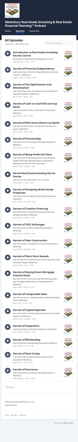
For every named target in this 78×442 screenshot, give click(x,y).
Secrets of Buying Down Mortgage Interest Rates (33, 273)
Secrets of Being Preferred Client (32, 154)
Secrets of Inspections (26, 325)
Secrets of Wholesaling (26, 339)
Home (8, 31)
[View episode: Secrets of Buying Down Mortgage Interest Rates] (68, 275)
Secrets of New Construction (30, 240)
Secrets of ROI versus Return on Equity (36, 122)
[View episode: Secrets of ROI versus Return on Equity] (68, 126)
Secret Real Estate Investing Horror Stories (34, 174)
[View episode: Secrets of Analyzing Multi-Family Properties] (68, 193)
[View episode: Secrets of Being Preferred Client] (68, 158)
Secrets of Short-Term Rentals (31, 256)
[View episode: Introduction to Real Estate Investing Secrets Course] (68, 55)
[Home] (12, 10)
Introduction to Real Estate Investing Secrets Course (35, 54)
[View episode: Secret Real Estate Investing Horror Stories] (68, 176)
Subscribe (34, 31)
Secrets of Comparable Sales (30, 294)
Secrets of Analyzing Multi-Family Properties (33, 191)
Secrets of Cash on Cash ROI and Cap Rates (35, 105)
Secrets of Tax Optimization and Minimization (32, 86)
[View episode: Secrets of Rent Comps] (68, 357)
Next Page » (10, 387)
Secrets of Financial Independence (33, 68)
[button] (8, 53)
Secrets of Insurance (25, 369)
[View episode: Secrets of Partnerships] (68, 142)
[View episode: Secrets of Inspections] (68, 329)
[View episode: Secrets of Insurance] (68, 372)
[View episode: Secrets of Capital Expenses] (68, 313)
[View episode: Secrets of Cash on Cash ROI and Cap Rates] (68, 107)
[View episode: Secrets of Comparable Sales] (68, 297)
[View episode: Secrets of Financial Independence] (68, 72)
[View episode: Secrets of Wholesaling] (68, 343)
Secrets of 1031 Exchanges (29, 224)
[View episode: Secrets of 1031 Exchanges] (68, 228)
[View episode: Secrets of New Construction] (68, 243)
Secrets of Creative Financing (30, 208)
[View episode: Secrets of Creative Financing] (68, 212)
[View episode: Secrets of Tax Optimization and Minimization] (68, 88)
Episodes (20, 31)
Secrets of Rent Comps (26, 353)
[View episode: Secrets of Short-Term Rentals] (68, 259)
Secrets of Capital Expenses (29, 310)
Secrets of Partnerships (27, 138)
